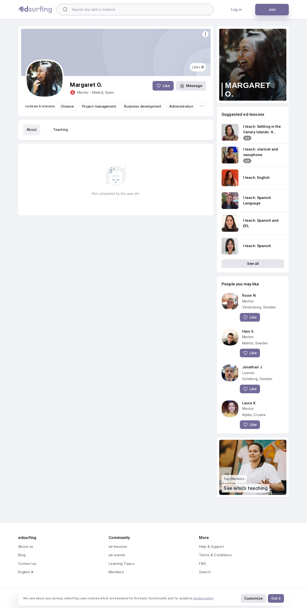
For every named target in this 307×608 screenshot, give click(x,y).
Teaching (60, 129)
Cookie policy (203, 598)
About (31, 129)
